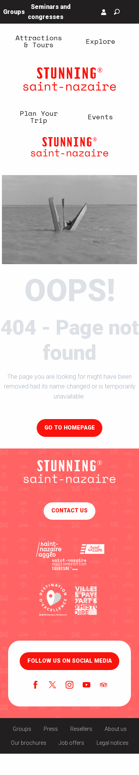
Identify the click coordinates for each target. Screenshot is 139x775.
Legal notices (113, 743)
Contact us (69, 510)
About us (116, 729)
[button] (117, 12)
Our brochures (28, 743)
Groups (22, 729)
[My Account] (104, 12)
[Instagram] (69, 685)
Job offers (71, 743)
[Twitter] (52, 685)
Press (51, 729)
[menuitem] (39, 41)
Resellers (81, 729)
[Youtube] (86, 685)
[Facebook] (35, 685)
